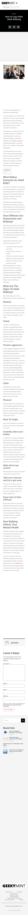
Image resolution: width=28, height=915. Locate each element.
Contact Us (14, 893)
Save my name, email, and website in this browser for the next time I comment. (14, 705)
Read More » (11, 734)
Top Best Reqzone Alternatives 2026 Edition (15, 738)
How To (14, 13)
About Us (9, 892)
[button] (16, 3)
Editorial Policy (14, 895)
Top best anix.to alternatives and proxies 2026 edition (16, 750)
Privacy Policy (14, 896)
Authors (19, 892)
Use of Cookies (9, 899)
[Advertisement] (14, 47)
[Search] (23, 720)
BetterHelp (18, 563)
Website (5, 696)
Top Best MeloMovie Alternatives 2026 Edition (15, 732)
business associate (16, 141)
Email (5, 689)
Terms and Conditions (14, 898)
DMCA (21, 899)
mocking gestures (17, 367)
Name (5, 683)
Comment (6, 663)
